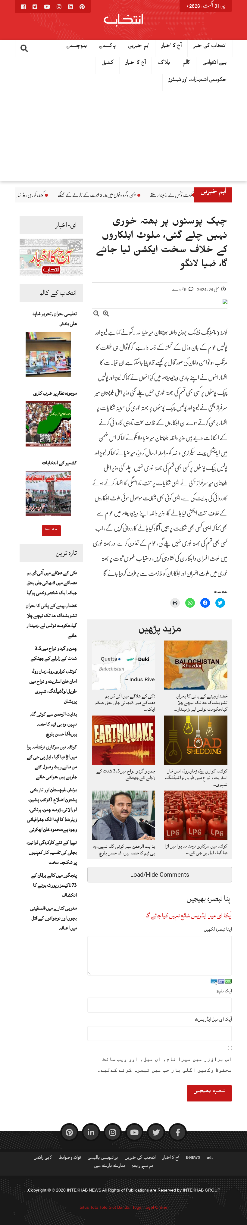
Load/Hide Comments (159, 874)
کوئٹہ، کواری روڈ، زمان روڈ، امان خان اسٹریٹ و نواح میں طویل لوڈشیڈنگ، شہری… (196, 777)
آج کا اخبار (171, 47)
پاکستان (107, 47)
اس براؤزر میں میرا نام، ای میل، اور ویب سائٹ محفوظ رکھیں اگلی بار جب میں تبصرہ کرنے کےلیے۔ (164, 1064)
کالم (186, 64)
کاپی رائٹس (42, 1158)
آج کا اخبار (136, 64)
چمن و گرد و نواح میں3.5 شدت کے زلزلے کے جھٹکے (158, 195)
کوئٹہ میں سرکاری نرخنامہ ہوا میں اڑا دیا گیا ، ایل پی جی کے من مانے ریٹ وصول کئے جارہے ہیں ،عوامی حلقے (52, 762)
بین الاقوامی (214, 64)
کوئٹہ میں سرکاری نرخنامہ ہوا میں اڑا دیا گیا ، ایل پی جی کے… (196, 849)
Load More (51, 529)
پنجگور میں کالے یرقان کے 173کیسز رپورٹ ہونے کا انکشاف (54, 885)
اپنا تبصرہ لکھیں (218, 929)
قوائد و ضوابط (70, 1158)
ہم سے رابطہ (142, 1167)
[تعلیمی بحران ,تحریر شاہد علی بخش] (48, 356)
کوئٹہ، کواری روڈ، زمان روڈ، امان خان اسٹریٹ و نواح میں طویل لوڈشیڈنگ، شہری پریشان (53, 686)
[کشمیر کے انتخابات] (48, 495)
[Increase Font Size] (106, 314)
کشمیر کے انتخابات (59, 463)
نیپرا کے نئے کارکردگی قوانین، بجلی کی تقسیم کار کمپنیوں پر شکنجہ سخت (52, 852)
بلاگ (164, 64)
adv (210, 1158)
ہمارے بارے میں (109, 1167)
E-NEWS (193, 1158)
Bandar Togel (129, 1207)
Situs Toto (89, 1207)
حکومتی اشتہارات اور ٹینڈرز (198, 81)
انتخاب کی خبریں (140, 1158)
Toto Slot (107, 1207)
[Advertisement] (123, 136)
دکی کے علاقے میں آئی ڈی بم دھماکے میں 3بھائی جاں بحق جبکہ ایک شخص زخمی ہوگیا (52, 582)
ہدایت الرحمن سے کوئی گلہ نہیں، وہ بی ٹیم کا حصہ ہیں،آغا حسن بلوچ (53, 724)
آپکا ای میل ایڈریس (213, 1019)
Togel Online (155, 1207)
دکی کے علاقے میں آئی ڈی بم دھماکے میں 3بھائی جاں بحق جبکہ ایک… (125, 702)
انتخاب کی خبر (210, 47)
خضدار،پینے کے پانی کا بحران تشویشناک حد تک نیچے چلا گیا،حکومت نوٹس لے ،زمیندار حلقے (51, 620)
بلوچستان (76, 47)
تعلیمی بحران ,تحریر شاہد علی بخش (55, 318)
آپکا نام (224, 991)
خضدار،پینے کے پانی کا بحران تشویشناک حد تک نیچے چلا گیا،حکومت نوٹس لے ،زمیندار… (200, 702)
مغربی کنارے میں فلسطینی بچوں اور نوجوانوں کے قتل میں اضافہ (53, 918)
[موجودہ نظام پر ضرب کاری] (48, 425)
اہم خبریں (138, 47)
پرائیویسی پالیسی (103, 1158)
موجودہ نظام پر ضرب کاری (55, 393)
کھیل (108, 64)
